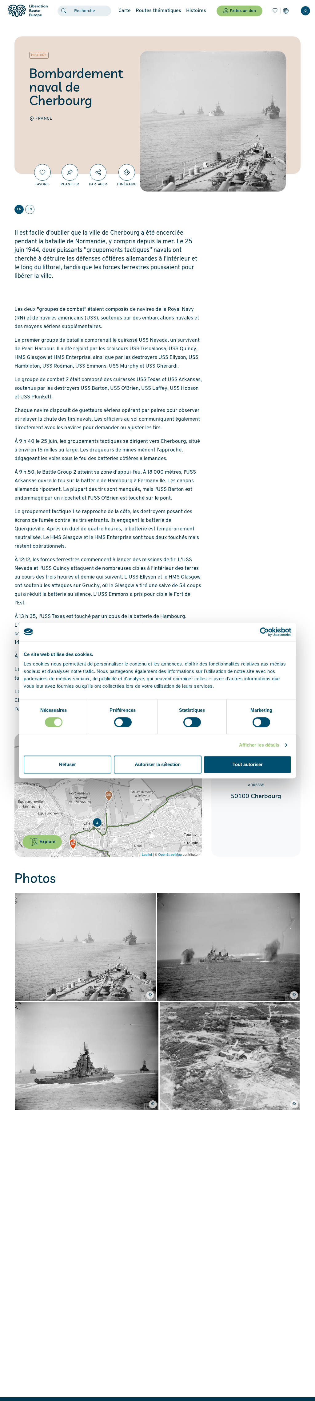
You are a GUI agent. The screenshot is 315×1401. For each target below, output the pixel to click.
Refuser (67, 764)
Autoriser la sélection (158, 764)
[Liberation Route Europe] (27, 11)
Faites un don (243, 11)
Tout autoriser (248, 764)
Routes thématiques (158, 11)
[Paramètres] (286, 11)
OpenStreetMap (170, 854)
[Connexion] (305, 10)
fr (19, 209)
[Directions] (126, 172)
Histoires (196, 11)
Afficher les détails (259, 745)
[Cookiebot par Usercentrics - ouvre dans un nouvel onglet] (264, 632)
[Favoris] (275, 10)
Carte (124, 11)
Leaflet (147, 854)
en (29, 209)
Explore (46, 841)
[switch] (123, 722)
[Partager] (98, 172)
